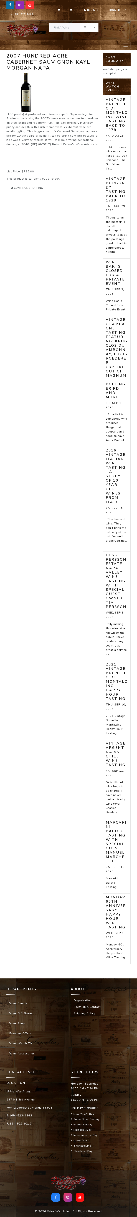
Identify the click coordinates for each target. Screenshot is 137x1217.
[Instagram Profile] (20, 5)
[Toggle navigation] (126, 45)
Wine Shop (17, 1023)
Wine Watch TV (20, 1043)
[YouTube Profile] (30, 5)
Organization (83, 1000)
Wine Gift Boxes (21, 1013)
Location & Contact (87, 1007)
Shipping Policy (84, 1013)
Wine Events (18, 1003)
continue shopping (28, 188)
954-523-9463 (23, 14)
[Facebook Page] (10, 5)
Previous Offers (20, 1033)
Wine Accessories (22, 1054)
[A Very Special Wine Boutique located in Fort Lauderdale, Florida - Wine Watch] (20, 30)
